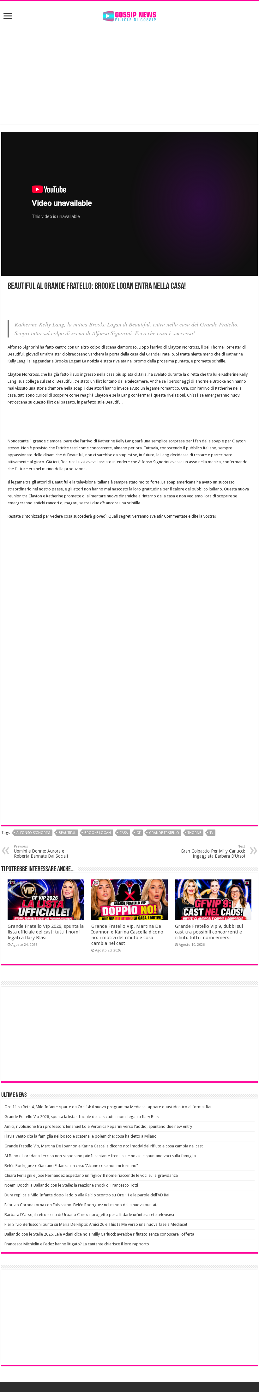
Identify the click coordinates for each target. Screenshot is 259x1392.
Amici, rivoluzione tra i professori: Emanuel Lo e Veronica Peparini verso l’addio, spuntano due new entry (98, 1126)
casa (123, 833)
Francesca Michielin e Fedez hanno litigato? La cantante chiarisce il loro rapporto (76, 1244)
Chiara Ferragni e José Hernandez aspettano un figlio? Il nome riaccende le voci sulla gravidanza (91, 1175)
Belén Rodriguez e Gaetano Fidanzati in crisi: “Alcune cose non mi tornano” (71, 1165)
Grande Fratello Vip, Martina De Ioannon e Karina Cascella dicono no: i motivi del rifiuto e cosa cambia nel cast (127, 934)
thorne (194, 833)
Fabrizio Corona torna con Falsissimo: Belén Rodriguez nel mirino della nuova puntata (81, 1204)
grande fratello (164, 833)
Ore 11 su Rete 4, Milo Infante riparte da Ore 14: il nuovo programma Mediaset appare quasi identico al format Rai (107, 1106)
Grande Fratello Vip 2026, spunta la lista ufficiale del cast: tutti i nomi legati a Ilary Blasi (46, 931)
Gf (138, 833)
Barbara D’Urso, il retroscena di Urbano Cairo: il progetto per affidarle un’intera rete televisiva (89, 1214)
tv (211, 833)
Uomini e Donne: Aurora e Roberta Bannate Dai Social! (41, 851)
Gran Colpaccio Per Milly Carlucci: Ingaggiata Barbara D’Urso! (213, 851)
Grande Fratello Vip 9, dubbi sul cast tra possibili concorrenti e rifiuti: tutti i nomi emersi (209, 931)
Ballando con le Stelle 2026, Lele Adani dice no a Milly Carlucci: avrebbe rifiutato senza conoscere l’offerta (99, 1234)
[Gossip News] (129, 14)
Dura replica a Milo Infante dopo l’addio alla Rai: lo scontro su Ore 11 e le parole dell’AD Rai (86, 1195)
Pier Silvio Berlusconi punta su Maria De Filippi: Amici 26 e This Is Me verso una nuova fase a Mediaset (95, 1224)
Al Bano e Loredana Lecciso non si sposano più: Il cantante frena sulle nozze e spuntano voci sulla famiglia (100, 1155)
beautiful (67, 833)
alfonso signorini (33, 833)
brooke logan (97, 833)
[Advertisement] (129, 73)
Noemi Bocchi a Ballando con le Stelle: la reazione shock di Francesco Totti (71, 1185)
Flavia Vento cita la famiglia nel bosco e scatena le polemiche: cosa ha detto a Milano (80, 1136)
